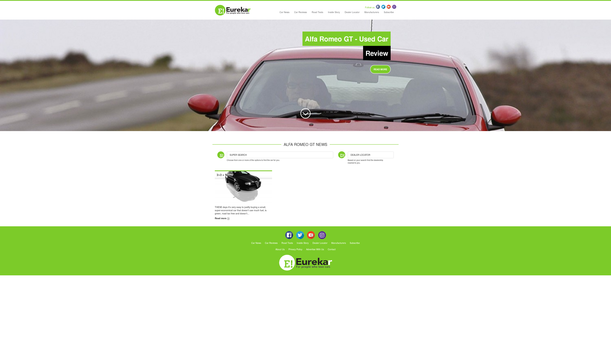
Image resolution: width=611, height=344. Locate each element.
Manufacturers (371, 12)
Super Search (238, 154)
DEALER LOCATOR (360, 154)
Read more (221, 218)
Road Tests (317, 12)
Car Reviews (300, 12)
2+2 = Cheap (224, 174)
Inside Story (334, 12)
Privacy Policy (295, 249)
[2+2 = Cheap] (243, 186)
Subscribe (389, 12)
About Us (280, 249)
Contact (332, 249)
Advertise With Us (315, 249)
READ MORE (380, 69)
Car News (284, 12)
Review (376, 53)
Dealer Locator (352, 12)
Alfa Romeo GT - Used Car (346, 38)
